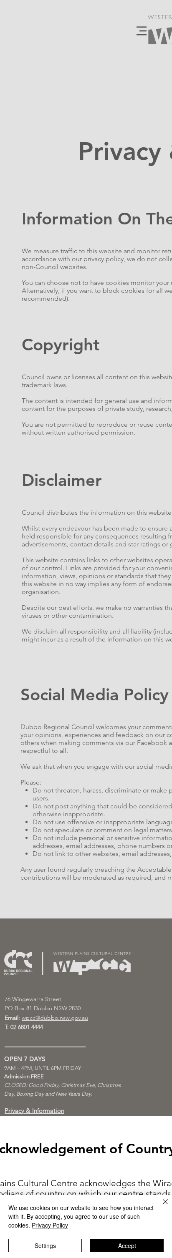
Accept (127, 1245)
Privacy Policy (50, 1225)
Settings (45, 1245)
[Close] (160, 1207)
